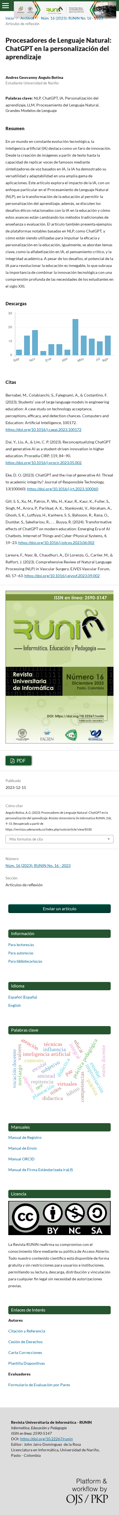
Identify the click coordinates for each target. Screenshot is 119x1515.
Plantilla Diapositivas (26, 1363)
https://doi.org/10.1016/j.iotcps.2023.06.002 (56, 542)
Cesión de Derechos (25, 1341)
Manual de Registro (25, 1137)
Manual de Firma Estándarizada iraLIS (40, 1169)
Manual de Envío (22, 1148)
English (14, 1005)
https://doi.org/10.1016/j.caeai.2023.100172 (43, 429)
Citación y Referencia (26, 1331)
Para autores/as (20, 953)
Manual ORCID (21, 1159)
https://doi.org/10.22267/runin (46, 1438)
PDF (21, 761)
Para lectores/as (21, 945)
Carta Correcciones (25, 1352)
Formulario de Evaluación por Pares (39, 1384)
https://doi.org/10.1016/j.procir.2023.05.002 (44, 462)
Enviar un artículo (59, 908)
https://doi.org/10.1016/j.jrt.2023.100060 (62, 488)
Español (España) (22, 997)
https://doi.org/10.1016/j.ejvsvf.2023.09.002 (62, 575)
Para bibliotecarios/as (25, 961)
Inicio (10, 18)
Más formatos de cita (26, 839)
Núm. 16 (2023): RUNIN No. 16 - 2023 (72, 18)
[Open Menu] (5, 5)
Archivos (27, 18)
